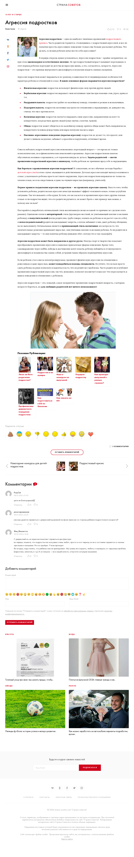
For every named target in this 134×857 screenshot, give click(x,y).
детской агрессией (27, 172)
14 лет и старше (13, 15)
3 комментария (121, 446)
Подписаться (90, 768)
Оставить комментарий (67, 452)
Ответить (18, 504)
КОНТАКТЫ (45, 797)
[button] (7, 466)
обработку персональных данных (78, 611)
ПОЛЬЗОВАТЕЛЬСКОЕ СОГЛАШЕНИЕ (94, 797)
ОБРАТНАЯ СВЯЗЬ (64, 797)
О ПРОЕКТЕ (28, 797)
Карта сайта (67, 839)
